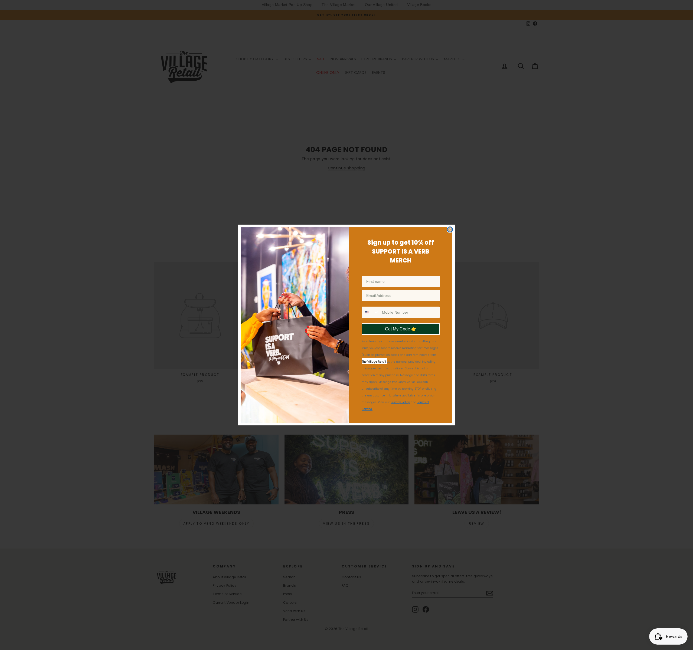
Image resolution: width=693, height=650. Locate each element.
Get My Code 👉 (401, 329)
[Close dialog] (450, 229)
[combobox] (370, 312)
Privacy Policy (400, 402)
